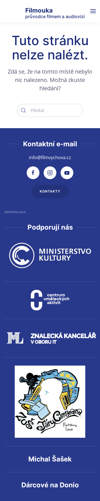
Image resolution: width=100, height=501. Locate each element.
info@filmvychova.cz (50, 157)
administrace (15, 211)
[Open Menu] (93, 11)
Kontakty (50, 191)
